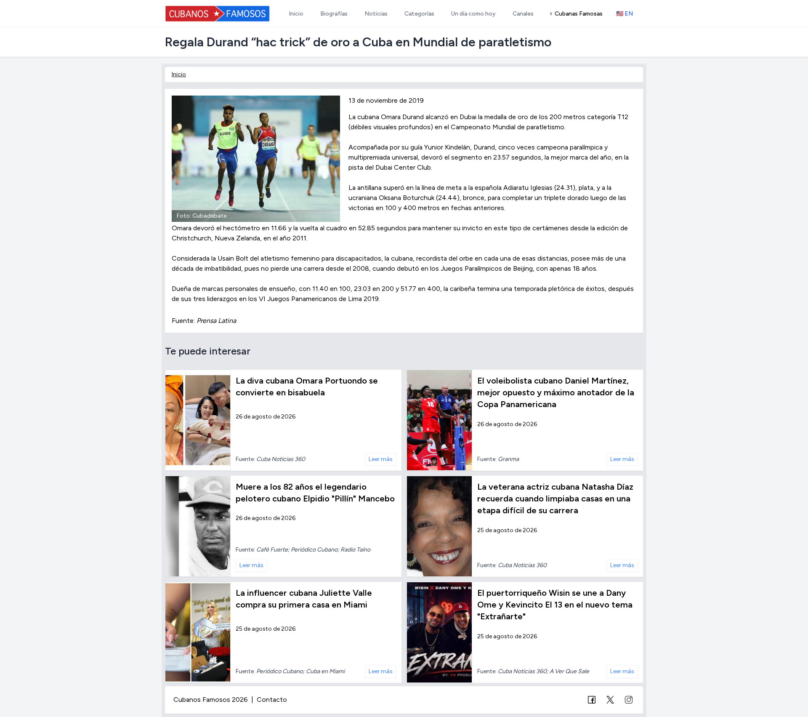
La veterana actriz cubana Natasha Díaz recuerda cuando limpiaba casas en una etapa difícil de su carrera (555, 498)
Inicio (179, 74)
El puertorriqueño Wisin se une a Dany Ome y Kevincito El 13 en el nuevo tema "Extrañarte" (555, 604)
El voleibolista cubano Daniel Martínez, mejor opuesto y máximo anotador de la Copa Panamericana (555, 392)
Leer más (381, 459)
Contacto (272, 700)
